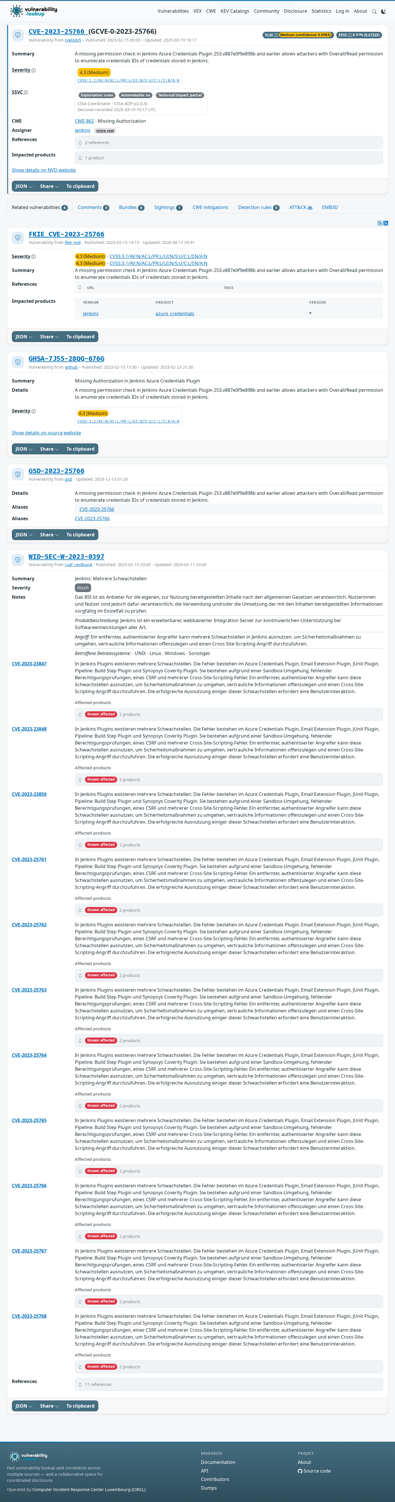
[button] (374, 11)
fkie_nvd (73, 242)
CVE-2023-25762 (29, 924)
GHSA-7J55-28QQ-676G (66, 359)
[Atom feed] (380, 223)
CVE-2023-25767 (29, 1251)
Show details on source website (46, 433)
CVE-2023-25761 (29, 859)
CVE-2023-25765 (29, 1120)
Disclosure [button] (295, 11)
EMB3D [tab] (330, 207)
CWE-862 (84, 121)
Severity (22, 70)
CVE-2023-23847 (29, 663)
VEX (197, 11)
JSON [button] (22, 186)
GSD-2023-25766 (56, 471)
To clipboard (81, 186)
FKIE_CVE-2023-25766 (66, 234)
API (204, 1471)
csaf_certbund (78, 564)
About (360, 11)
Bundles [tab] (130, 207)
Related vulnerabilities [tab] (39, 207)
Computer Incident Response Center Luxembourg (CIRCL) (88, 1489)
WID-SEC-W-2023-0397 (66, 557)
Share (47, 186)
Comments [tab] (92, 207)
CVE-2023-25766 (58, 32)
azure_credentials (175, 313)
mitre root (105, 130)
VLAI (269, 34)
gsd (68, 479)
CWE (211, 11)
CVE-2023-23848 (29, 729)
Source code (316, 1471)
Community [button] (266, 11)
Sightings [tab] (167, 207)
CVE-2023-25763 (29, 990)
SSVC (18, 92)
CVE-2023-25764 (29, 1055)
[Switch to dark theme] (383, 11)
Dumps (209, 1488)
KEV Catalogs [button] (235, 11)
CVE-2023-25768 (29, 1316)
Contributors (215, 1479)
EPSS (343, 34)
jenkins (83, 130)
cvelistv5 (73, 40)
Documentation (218, 1462)
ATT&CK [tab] (298, 207)
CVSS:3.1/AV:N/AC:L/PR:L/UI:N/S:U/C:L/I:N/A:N (128, 81)
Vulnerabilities (173, 11)
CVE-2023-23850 (29, 794)
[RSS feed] (385, 223)
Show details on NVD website (44, 170)
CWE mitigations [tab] (210, 207)
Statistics (321, 11)
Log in (342, 11)
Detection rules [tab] (257, 207)
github (71, 367)
